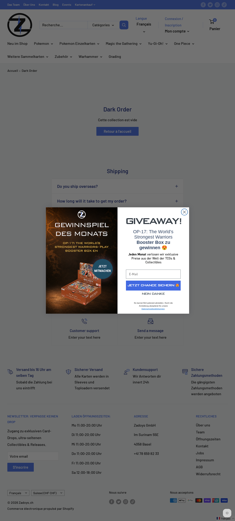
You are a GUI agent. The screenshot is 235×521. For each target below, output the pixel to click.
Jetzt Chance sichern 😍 (153, 285)
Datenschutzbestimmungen (153, 309)
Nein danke (153, 294)
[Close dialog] (184, 212)
